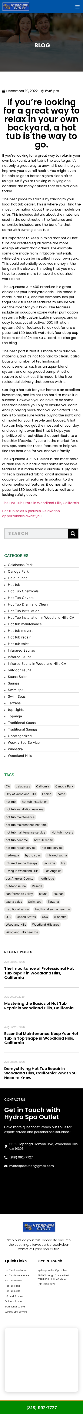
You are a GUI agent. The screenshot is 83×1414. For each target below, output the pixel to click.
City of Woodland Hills (21, 794)
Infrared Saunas (14, 1296)
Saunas (13, 683)
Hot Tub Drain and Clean (28, 604)
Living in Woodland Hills (22, 871)
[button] (77, 6)
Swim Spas (17, 696)
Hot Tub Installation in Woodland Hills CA (41, 617)
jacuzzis (49, 863)
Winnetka (15, 749)
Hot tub (14, 584)
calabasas (23, 786)
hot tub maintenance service (25, 832)
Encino (46, 794)
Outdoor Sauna (13, 1301)
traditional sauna (17, 909)
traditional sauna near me (52, 909)
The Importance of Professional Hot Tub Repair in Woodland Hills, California (39, 973)
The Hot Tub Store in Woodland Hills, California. (40, 502)
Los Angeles (52, 871)
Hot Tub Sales (12, 1291)
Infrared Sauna (19, 657)
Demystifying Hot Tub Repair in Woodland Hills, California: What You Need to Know (40, 1073)
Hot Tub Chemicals (23, 591)
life (63, 863)
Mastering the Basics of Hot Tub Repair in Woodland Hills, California (39, 1006)
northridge (47, 878)
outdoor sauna (19, 670)
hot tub (11, 801)
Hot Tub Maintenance (17, 1275)
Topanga (15, 716)
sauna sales (14, 901)
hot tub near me (17, 840)
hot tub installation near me (24, 809)
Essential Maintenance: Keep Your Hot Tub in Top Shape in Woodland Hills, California (41, 1038)
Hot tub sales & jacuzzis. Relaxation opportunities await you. (31, 514)
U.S (8, 917)
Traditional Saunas (22, 729)
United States (26, 917)
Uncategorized (20, 736)
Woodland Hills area (45, 924)
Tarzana (14, 703)
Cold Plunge (17, 578)
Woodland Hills (20, 755)
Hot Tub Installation (23, 611)
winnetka (60, 917)
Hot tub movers (20, 630)
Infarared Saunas (21, 650)
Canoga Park (18, 571)
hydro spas (33, 855)
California (42, 786)
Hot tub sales (18, 644)
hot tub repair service (21, 847)
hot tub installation (34, 801)
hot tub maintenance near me (26, 824)
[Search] (73, 533)
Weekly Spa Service (24, 742)
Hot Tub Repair (13, 1285)
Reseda (37, 886)
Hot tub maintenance (25, 624)
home (61, 794)
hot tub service (52, 847)
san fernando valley (19, 893)
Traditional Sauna (22, 723)
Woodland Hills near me (22, 932)
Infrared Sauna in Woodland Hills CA (37, 663)
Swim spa (15, 690)
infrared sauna (57, 855)
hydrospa (12, 855)
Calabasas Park (20, 565)
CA (8, 786)
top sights (16, 709)
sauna (43, 893)
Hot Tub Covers (20, 598)
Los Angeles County (19, 878)
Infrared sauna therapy (22, 863)
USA (45, 917)
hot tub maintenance (20, 817)
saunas (58, 893)
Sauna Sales (17, 677)
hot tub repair (43, 840)
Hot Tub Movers (13, 1280)
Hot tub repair (19, 637)
